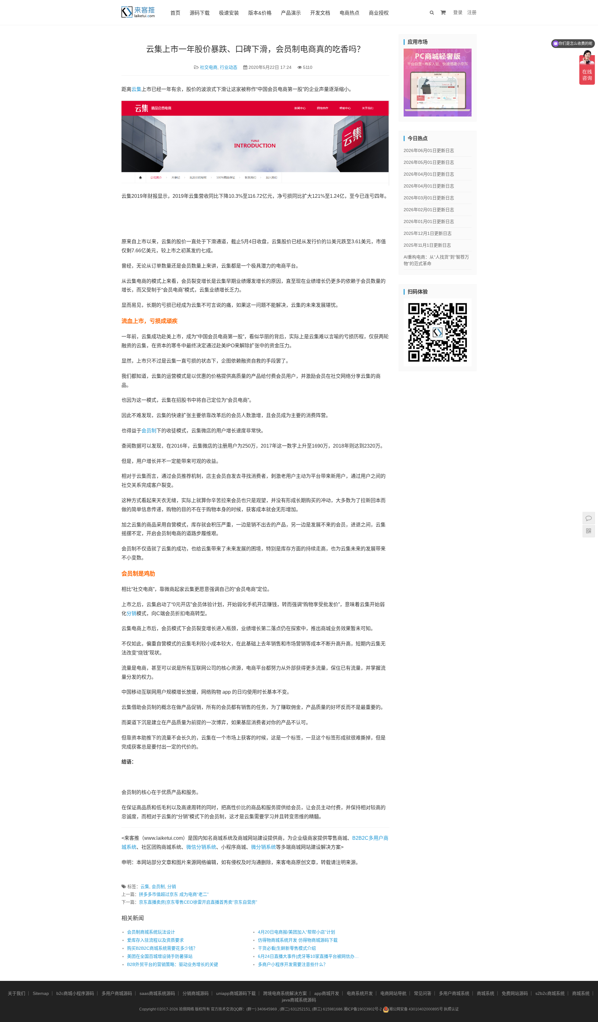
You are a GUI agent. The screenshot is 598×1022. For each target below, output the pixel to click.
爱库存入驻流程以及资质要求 (155, 940)
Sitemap (41, 993)
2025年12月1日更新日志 (428, 233)
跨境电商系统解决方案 (285, 993)
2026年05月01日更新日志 (429, 162)
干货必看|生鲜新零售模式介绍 (287, 948)
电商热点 (349, 13)
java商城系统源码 (299, 999)
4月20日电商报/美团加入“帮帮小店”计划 (296, 931)
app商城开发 (326, 993)
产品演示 (291, 13)
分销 (131, 613)
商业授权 (379, 13)
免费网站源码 (515, 993)
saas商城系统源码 (157, 993)
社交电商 (208, 67)
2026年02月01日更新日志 (429, 209)
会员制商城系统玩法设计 (151, 931)
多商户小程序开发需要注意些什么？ (293, 964)
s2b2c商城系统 (550, 993)
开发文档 (320, 13)
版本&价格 (260, 13)
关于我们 (16, 993)
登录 (458, 12)
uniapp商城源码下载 (236, 993)
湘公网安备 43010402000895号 (416, 1009)
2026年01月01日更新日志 (429, 221)
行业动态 (228, 67)
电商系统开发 (360, 993)
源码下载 (200, 13)
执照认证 (451, 1009)
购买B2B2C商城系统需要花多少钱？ (162, 948)
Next (482, 81)
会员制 (148, 430)
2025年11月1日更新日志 (427, 245)
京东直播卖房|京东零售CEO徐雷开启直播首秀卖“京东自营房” (198, 902)
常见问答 (422, 993)
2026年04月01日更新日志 (429, 174)
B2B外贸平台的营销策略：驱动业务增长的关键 (172, 964)
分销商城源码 (196, 993)
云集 (136, 89)
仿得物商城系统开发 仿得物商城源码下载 (298, 940)
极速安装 (229, 13)
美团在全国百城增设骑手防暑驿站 (159, 956)
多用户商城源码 (117, 993)
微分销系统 (263, 847)
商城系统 (485, 993)
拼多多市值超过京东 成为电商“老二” (174, 894)
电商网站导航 (393, 993)
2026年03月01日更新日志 (429, 197)
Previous (392, 81)
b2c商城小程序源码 (75, 993)
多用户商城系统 (454, 993)
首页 (175, 13)
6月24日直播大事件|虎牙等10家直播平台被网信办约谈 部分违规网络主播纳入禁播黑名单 (310, 956)
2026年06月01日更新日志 (429, 150)
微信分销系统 (201, 847)
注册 (472, 12)
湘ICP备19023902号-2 (363, 1009)
